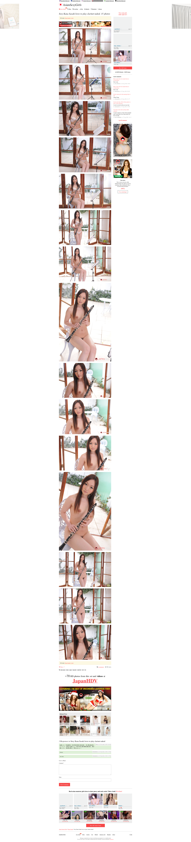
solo (83, 670)
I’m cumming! (123, 192)
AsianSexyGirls (72, 5)
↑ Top (130, 834)
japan (70, 670)
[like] (59, 667)
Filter (69, 9)
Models (87, 9)
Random (94, 9)
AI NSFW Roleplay (119, 72)
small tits (79, 670)
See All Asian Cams (95, 825)
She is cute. (115, 82)
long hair (74, 670)
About (100, 9)
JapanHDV (85, 680)
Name (60, 777)
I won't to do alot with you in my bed (121, 105)
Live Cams (63, 9)
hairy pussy (63, 670)
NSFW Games (127, 72)
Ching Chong (116, 97)
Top (82, 9)
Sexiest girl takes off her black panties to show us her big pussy (121, 102)
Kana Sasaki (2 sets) (69, 18)
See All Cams (122, 68)
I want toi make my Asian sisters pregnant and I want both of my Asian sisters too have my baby (122, 114)
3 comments (101, 667)
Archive (76, 9)
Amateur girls (102, 834)
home (67, 670)
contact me (111, 839)
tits (85, 670)
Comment (61, 763)
